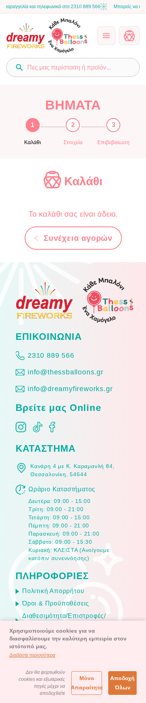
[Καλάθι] (129, 35)
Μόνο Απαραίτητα (86, 683)
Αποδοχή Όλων (122, 683)
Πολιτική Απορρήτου (53, 591)
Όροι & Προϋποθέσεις (55, 603)
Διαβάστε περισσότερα (32, 655)
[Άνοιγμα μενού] (106, 35)
